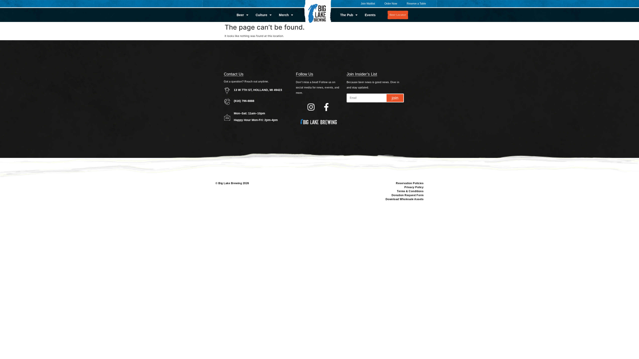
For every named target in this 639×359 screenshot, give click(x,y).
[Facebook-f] (326, 107)
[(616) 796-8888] (227, 101)
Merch (284, 15)
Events (370, 15)
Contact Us (233, 74)
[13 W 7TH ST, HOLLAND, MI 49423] (227, 90)
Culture (261, 15)
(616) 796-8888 (244, 101)
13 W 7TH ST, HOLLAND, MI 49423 (258, 90)
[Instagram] (311, 107)
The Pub (346, 15)
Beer (240, 15)
